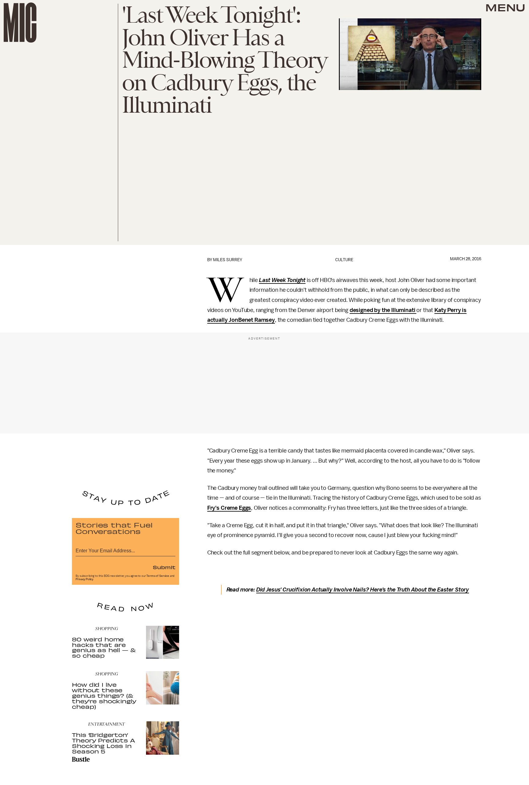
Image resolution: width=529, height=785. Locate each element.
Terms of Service (157, 575)
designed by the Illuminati (383, 310)
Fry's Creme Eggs (229, 508)
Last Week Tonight (282, 280)
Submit (164, 567)
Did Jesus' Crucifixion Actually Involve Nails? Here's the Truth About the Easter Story (362, 590)
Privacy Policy (84, 579)
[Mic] (20, 22)
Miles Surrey (227, 259)
